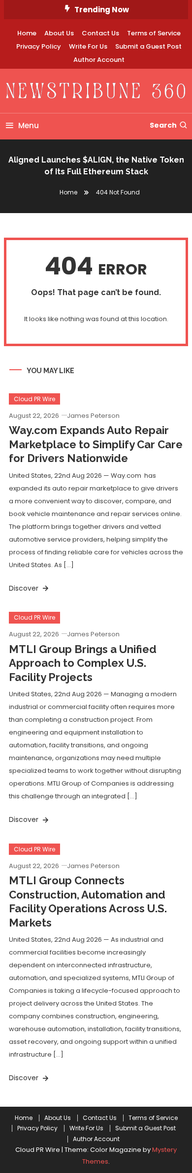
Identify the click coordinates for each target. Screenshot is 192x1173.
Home (26, 33)
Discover (24, 588)
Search (163, 125)
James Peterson (93, 415)
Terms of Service (154, 33)
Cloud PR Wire (34, 399)
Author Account (99, 59)
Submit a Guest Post (148, 46)
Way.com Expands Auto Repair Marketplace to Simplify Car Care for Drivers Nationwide (96, 444)
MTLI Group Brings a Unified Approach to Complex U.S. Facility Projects (83, 663)
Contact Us (100, 33)
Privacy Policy (38, 46)
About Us (59, 33)
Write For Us (88, 46)
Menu (28, 125)
